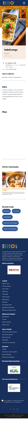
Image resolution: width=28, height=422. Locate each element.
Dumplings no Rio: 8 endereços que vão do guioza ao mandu (14, 189)
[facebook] (10, 409)
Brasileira (6, 53)
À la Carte (16, 211)
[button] (3, 184)
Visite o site (7, 56)
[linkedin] (17, 409)
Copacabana (15, 65)
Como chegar (9, 67)
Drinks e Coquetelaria (10, 229)
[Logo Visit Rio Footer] (9, 244)
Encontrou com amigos (10, 223)
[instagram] (14, 409)
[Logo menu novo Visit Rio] (8, 1)
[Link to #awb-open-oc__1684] (24, 3)
